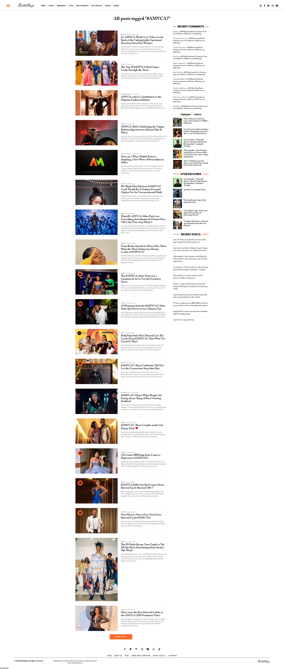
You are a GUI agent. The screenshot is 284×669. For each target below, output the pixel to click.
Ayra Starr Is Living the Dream (183, 320)
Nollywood (97, 6)
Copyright (172, 655)
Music (51, 6)
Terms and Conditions (140, 655)
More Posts (121, 636)
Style (71, 6)
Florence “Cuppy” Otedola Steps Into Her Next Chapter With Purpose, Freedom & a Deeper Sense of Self (190, 286)
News (43, 6)
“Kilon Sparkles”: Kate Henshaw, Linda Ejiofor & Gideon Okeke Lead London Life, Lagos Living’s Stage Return (190, 259)
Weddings (61, 6)
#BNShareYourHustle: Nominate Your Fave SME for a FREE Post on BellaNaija (189, 41)
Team (127, 655)
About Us (118, 655)
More (116, 6)
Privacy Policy (159, 655)
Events (108, 6)
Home (109, 655)
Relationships (82, 6)
